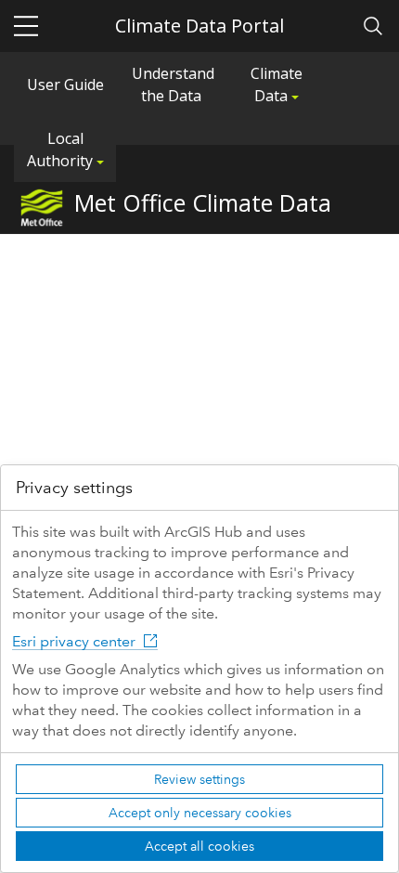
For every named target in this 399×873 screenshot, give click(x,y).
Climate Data (276, 84)
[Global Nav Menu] (26, 26)
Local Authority (62, 149)
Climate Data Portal (199, 25)
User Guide (65, 84)
